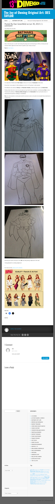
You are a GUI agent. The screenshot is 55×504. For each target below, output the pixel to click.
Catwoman (38, 472)
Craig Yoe (45, 472)
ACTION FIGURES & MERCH (37, 418)
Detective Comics (43, 474)
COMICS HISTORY (35, 428)
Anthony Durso (37, 469)
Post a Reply (45, 358)
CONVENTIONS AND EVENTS (38, 430)
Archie (41, 469)
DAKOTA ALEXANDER (36, 432)
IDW (31, 477)
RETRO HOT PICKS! (35, 458)
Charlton (41, 472)
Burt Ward (47, 471)
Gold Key (42, 475)
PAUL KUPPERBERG (36, 450)
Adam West (32, 469)
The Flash (37, 482)
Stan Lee (38, 481)
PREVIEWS (33, 452)
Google (23, 335)
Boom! (44, 471)
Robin (46, 480)
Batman (33, 471)
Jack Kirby (35, 477)
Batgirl (48, 469)
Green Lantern (46, 475)
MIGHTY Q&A (35, 478)
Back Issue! (45, 469)
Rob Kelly (48, 480)
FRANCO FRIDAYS (35, 438)
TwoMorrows (33, 484)
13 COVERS (34, 416)
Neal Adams (10, 48)
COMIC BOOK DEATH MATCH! (38, 426)
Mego (31, 478)
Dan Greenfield (19, 24)
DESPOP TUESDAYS (36, 434)
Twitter (28, 335)
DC (34, 474)
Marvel (46, 477)
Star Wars (44, 481)
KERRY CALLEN (35, 442)
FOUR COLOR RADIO (36, 436)
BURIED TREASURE (35, 424)
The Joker (41, 482)
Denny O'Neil (37, 474)
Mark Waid (42, 477)
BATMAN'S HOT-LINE (17, 20)
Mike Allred (40, 478)
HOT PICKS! (34, 440)
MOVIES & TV (34, 446)
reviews (43, 480)
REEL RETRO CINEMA (36, 456)
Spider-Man (33, 481)
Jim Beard (39, 477)
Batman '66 (39, 471)
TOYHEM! (44, 482)
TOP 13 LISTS (34, 460)
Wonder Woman (40, 484)
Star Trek (41, 481)
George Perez (38, 475)
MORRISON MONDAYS (36, 444)
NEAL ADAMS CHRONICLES (37, 448)
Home (6, 20)
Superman (33, 482)
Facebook (25, 335)
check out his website (17, 267)
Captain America (33, 472)
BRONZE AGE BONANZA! (37, 422)
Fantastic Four (32, 475)
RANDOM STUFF (35, 454)
